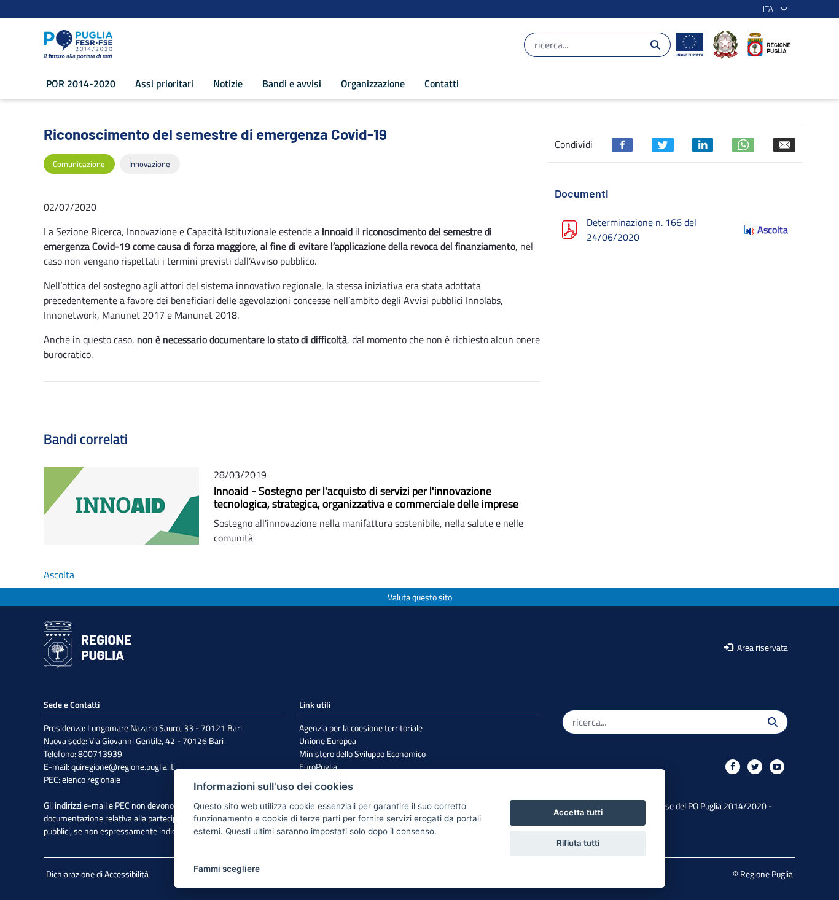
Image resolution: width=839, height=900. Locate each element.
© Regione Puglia (763, 873)
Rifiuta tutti (577, 843)
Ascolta (772, 229)
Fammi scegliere (226, 869)
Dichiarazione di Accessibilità (97, 873)
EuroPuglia (318, 766)
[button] (773, 9)
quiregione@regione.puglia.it (122, 766)
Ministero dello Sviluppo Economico (362, 753)
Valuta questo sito (420, 597)
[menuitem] (81, 83)
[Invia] (655, 45)
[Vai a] (80, 45)
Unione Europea (327, 740)
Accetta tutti (578, 812)
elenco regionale (91, 779)
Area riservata (761, 647)
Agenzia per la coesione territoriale (361, 727)
